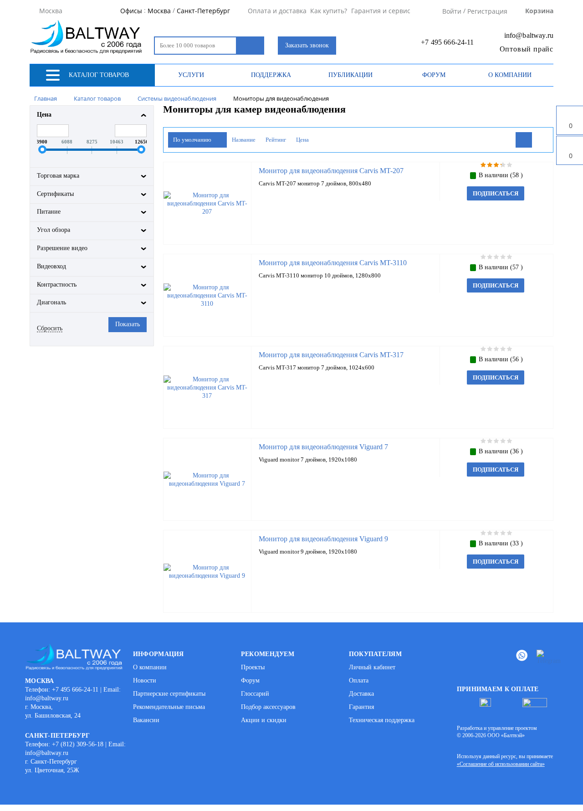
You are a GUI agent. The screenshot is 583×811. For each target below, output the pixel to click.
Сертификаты (55, 193)
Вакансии (146, 720)
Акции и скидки (263, 720)
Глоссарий (255, 693)
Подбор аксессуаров (268, 706)
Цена (44, 114)
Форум (433, 75)
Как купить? (328, 11)
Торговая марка (58, 175)
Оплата (358, 680)
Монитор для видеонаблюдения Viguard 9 (323, 539)
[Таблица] (540, 140)
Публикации (350, 75)
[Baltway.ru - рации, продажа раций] (88, 36)
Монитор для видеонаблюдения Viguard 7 (323, 447)
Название (244, 139)
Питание (49, 211)
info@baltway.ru (528, 35)
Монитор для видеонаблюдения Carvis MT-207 (331, 171)
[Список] (524, 140)
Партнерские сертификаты (169, 693)
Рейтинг (276, 139)
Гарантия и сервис (380, 11)
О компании (510, 75)
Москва (159, 11)
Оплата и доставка (277, 11)
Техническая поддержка (381, 720)
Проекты (253, 667)
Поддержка (271, 75)
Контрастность (57, 284)
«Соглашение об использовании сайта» (501, 764)
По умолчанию (193, 139)
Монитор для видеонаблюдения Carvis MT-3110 (333, 263)
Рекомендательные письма (169, 706)
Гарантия (361, 706)
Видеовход (51, 266)
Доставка (361, 693)
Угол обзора (53, 229)
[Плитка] (507, 140)
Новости (144, 680)
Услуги (191, 75)
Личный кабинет (372, 667)
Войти (451, 11)
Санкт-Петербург (203, 11)
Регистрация (487, 11)
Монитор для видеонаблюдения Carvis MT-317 (331, 355)
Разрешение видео (62, 248)
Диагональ (51, 302)
